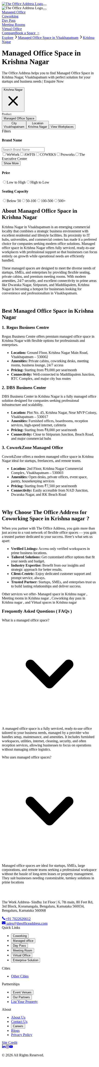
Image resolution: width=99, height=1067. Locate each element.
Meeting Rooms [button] (13, 25)
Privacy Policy (21, 1035)
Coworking (20, 936)
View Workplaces (62, 126)
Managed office (23, 940)
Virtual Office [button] (12, 29)
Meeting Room (22, 950)
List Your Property (24, 1002)
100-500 (47, 201)
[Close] (45, 9)
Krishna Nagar (13, 89)
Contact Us (19, 1021)
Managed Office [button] (14, 12)
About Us (18, 1017)
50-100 (31, 201)
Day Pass (19, 945)
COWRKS (48, 154)
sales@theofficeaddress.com (26, 923)
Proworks (68, 154)
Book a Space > (27, 33)
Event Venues (22, 992)
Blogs (15, 1031)
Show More (11, 163)
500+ (62, 201)
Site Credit (9, 1043)
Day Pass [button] (8, 20)
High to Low (39, 182)
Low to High (16, 182)
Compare (8, 33)
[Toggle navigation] (45, 5)
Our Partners (21, 997)
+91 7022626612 (18, 919)
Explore (7, 38)
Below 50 (14, 201)
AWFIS (29, 154)
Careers (18, 1026)
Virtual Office (21, 955)
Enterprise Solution (25, 960)
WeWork (12, 154)
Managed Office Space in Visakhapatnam (48, 38)
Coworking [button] (10, 16)
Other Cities (20, 976)
